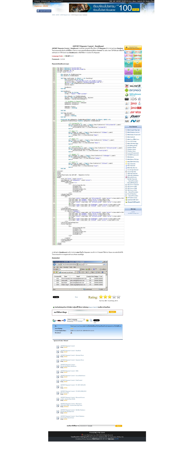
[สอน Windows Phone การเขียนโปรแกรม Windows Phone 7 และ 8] (133, 96)
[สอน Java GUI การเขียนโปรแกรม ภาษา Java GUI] (133, 109)
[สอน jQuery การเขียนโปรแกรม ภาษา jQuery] (133, 118)
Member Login (46, 1)
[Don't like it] (105, 298)
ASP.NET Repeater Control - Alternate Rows (72, 355)
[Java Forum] (128, 59)
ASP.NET (57, 14)
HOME (53, 14)
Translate (80, 321)
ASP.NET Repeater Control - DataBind (70, 350)
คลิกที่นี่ (116, 439)
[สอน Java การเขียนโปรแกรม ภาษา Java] (133, 105)
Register (38, 1)
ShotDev (133, 211)
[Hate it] (101, 298)
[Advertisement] (93, 30)
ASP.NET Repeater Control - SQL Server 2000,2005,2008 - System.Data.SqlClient (71, 404)
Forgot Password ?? (58, 1)
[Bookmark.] (87, 321)
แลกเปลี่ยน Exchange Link (133, 213)
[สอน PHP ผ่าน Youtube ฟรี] (133, 87)
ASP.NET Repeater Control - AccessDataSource (72, 375)
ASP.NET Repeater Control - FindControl (71, 380)
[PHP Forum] (128, 53)
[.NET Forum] (128, 56)
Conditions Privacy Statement (84, 439)
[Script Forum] (137, 59)
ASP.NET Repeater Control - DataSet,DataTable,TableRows (68, 365)
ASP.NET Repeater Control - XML (69, 371)
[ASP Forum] (137, 53)
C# (73, 56)
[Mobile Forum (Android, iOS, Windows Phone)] (137, 56)
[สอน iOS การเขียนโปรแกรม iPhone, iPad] (133, 101)
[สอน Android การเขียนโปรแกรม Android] (133, 92)
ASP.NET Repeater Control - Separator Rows (72, 360)
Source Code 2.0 (93, 307)
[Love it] (118, 298)
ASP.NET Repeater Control (65, 14)
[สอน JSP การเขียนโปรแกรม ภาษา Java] (133, 114)
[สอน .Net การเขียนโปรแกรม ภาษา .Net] (133, 123)
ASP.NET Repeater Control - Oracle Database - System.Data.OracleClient (72, 416)
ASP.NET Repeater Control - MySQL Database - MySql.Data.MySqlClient (73, 410)
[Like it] (114, 298)
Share (76, 297)
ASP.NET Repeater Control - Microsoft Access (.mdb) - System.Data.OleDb (72, 398)
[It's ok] (110, 298)
